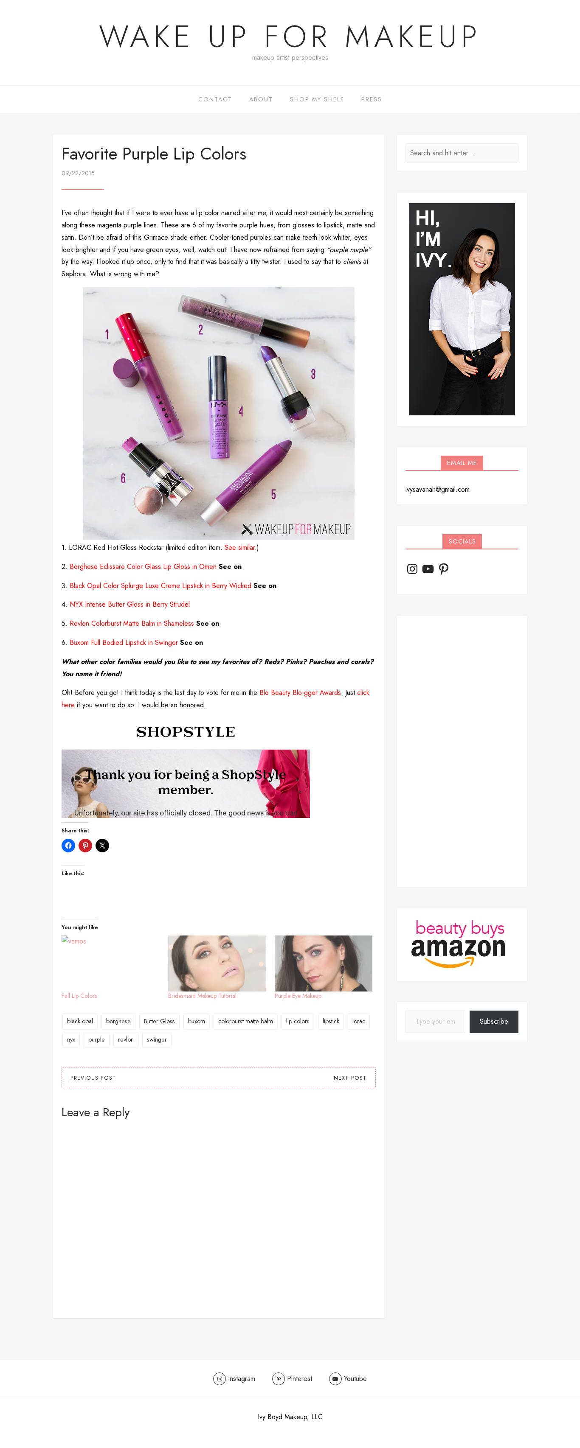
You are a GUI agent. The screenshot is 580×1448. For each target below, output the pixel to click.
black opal (80, 1021)
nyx (71, 1039)
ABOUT (261, 99)
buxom (196, 1021)
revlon (126, 1039)
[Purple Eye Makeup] (324, 963)
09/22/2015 (78, 173)
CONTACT (215, 99)
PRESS (371, 99)
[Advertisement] (461, 751)
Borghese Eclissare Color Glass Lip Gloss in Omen (143, 566)
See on (230, 566)
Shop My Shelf (317, 99)
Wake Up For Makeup (290, 36)
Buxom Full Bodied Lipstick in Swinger (124, 642)
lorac (358, 1021)
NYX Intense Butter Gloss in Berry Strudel (130, 604)
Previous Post (93, 1078)
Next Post (350, 1078)
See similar (240, 547)
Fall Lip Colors (79, 995)
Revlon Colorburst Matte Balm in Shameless (132, 623)
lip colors (298, 1021)
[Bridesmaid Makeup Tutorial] (217, 963)
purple (96, 1039)
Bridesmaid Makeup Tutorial (202, 995)
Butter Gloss (159, 1021)
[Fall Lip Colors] (111, 963)
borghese (118, 1021)
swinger (157, 1039)
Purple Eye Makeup (298, 995)
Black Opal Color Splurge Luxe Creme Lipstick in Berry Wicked (160, 586)
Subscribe (494, 1021)
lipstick (331, 1021)
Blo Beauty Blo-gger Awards (300, 692)
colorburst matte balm (245, 1021)
